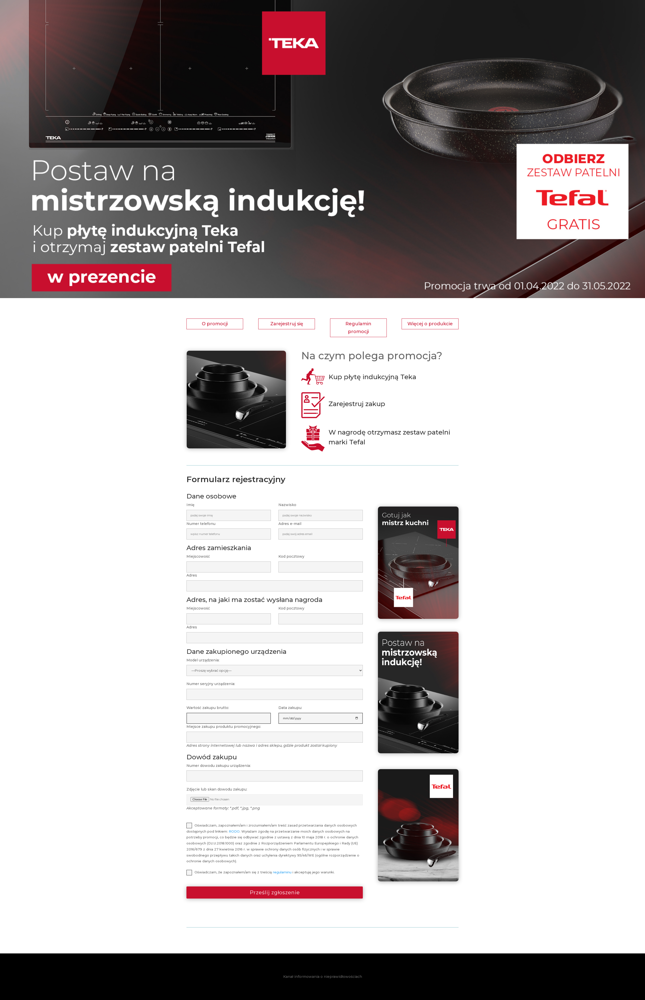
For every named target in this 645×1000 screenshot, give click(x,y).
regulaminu (282, 872)
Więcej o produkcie (430, 324)
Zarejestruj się (286, 324)
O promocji (215, 324)
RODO (234, 831)
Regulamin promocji (358, 327)
